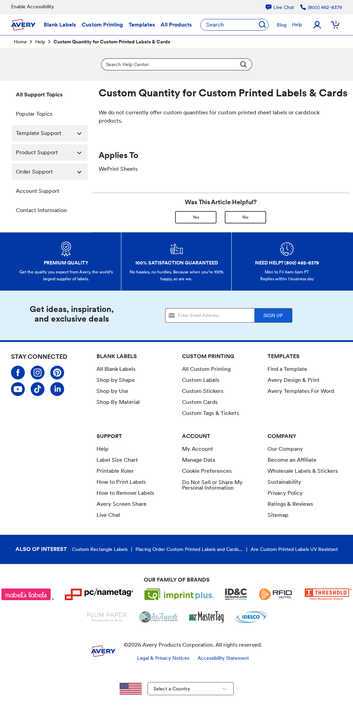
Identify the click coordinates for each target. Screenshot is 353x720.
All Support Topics (39, 94)
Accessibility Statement (223, 658)
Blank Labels (60, 24)
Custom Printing (102, 24)
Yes (196, 217)
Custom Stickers (202, 391)
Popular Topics (34, 114)
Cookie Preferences (207, 471)
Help (297, 24)
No (245, 217)
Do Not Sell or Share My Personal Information (212, 485)
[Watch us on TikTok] (37, 389)
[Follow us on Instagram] (37, 372)
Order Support (34, 171)
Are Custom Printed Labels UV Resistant (294, 549)
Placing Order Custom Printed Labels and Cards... (189, 549)
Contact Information (41, 210)
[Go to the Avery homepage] (23, 25)
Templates (142, 24)
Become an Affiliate (292, 460)
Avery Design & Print (294, 380)
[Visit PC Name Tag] (99, 594)
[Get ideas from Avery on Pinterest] (57, 372)
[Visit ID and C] (236, 594)
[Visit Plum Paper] (107, 617)
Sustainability (284, 482)
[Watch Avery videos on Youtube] (18, 389)
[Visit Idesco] (251, 617)
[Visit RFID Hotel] (276, 594)
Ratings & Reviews (290, 504)
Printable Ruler (115, 471)
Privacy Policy (285, 493)
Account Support (37, 191)
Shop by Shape (116, 380)
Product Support (37, 152)
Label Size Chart (117, 460)
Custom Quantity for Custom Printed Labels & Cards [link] (111, 41)
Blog (281, 25)
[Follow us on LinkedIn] (57, 389)
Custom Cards (200, 402)
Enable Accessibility (32, 6)
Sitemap (278, 515)
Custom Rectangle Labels (100, 549)
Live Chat (108, 515)
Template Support (38, 133)
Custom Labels (200, 380)
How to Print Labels (121, 482)
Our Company (285, 449)
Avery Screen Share (122, 504)
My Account (197, 449)
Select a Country (171, 688)
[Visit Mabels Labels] (27, 594)
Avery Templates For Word (301, 391)
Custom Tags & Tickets (210, 413)
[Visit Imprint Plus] (179, 594)
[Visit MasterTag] (207, 617)
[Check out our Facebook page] (18, 372)
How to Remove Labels (125, 493)
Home (20, 41)
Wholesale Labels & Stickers (303, 471)
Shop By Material (118, 402)
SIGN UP (273, 315)
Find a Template (287, 369)
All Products (176, 24)
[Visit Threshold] (328, 594)
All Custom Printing (206, 369)
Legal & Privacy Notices (163, 658)
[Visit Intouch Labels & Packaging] (158, 617)
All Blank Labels (116, 369)
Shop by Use (112, 391)
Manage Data (198, 460)
